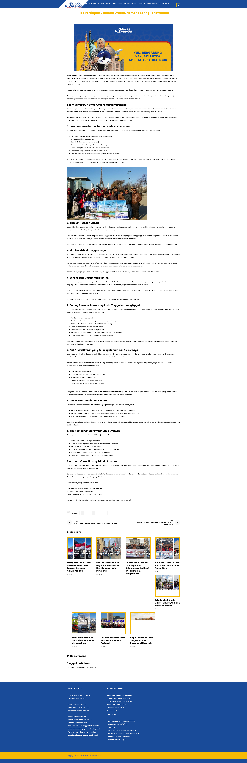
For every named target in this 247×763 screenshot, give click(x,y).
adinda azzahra (101, 513)
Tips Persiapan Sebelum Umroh (86, 76)
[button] (178, 5)
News (87, 513)
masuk (78, 667)
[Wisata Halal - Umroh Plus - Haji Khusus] (74, 5)
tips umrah (112, 513)
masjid (96, 444)
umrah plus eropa (124, 513)
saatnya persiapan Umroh (129, 90)
